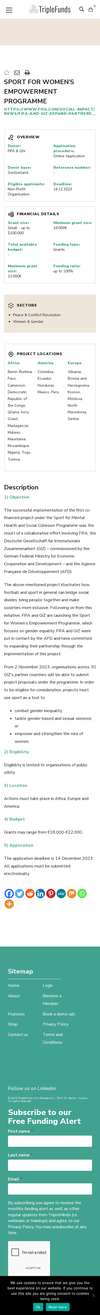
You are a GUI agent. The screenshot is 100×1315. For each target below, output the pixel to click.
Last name (20, 1155)
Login (48, 985)
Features (16, 1014)
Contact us (18, 1035)
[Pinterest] (50, 893)
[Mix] (71, 893)
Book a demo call (59, 1014)
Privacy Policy (56, 1024)
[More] (9, 904)
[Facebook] (9, 893)
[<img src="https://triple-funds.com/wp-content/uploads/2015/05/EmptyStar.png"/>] (6, 73)
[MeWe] (61, 893)
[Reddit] (30, 893)
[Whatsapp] (82, 893)
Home (13, 985)
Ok (38, 1307)
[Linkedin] (40, 893)
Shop (13, 1024)
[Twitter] (19, 893)
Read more (58, 1307)
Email (15, 1179)
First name (20, 1131)
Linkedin (47, 1088)
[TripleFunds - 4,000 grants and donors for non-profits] (50, 9)
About (14, 996)
